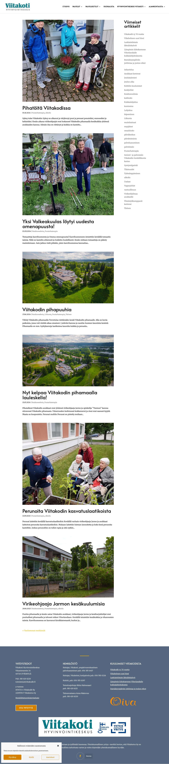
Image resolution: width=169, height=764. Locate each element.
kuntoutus (128, 106)
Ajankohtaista (156, 7)
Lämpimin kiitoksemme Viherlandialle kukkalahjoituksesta (135, 52)
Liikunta (48, 314)
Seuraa (88, 756)
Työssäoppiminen (132, 173)
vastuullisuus (130, 190)
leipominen (129, 114)
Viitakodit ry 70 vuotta (134, 34)
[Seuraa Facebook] (80, 756)
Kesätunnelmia (38, 231)
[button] (58, 746)
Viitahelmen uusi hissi (134, 38)
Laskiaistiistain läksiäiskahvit (122, 677)
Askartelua (129, 69)
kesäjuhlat (128, 90)
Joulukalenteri (130, 78)
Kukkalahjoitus (131, 102)
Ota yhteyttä (26, 708)
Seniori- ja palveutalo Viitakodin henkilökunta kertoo (135, 158)
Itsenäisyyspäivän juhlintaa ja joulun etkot (128, 689)
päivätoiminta (130, 139)
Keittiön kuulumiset (133, 86)
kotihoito (128, 98)
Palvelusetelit (92, 7)
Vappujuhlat (129, 186)
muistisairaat (130, 122)
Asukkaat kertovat (132, 74)
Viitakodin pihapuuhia (47, 309)
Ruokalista (109, 7)
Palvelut (76, 7)
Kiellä (31, 757)
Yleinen (69, 314)
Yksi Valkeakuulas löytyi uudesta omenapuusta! (58, 224)
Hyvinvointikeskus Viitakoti (130, 7)
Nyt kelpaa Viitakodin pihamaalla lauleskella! (59, 395)
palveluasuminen (132, 143)
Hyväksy (12, 757)
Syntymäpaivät (131, 165)
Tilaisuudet (129, 169)
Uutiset (127, 181)
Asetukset (50, 757)
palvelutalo (129, 147)
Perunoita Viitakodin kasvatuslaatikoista (66, 510)
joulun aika (129, 82)
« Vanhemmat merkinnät (33, 630)
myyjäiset (128, 126)
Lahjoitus (128, 110)
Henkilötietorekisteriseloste (27, 698)
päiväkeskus (129, 134)
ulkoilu (48, 113)
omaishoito (129, 130)
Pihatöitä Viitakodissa (46, 107)
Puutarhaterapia (38, 113)
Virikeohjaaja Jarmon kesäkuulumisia (63, 603)
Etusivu (66, 7)
